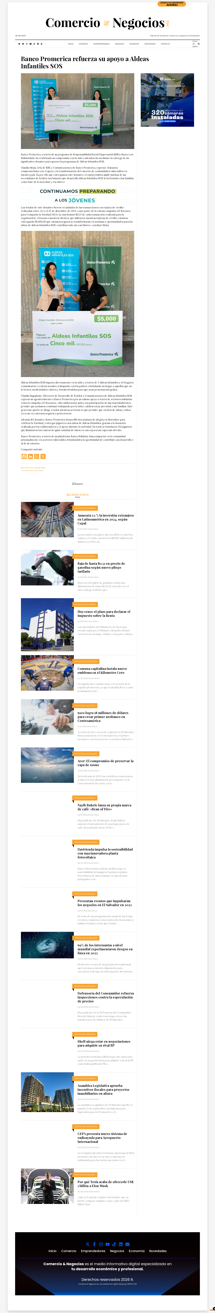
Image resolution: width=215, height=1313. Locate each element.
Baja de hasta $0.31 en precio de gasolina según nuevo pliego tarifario (101, 567)
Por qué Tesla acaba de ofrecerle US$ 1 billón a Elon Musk (105, 1184)
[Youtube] (107, 1244)
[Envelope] (127, 1244)
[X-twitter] (88, 1244)
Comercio (83, 44)
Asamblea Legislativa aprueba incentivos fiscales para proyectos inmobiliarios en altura (103, 1089)
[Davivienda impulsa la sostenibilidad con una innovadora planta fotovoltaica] (47, 855)
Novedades (150, 44)
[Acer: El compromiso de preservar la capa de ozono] (47, 764)
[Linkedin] (121, 1244)
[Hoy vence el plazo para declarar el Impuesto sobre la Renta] (47, 624)
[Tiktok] (114, 1244)
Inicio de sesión (195, 44)
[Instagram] (101, 1244)
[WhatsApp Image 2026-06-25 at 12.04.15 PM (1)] (167, 99)
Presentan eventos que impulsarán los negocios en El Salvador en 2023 (105, 903)
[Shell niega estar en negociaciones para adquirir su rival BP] (47, 1043)
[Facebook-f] (94, 1244)
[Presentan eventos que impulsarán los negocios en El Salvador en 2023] (47, 904)
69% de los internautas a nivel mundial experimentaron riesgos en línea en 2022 (105, 949)
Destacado (28, 470)
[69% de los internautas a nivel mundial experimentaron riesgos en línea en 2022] (47, 944)
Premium (165, 44)
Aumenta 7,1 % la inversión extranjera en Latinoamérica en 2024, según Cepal (106, 519)
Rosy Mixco (93, 621)
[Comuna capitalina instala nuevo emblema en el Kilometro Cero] (47, 672)
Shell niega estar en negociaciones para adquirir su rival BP (104, 1043)
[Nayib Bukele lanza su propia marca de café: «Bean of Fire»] (47, 811)
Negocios (119, 44)
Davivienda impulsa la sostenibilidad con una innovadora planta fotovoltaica (105, 853)
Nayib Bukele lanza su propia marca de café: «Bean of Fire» (104, 807)
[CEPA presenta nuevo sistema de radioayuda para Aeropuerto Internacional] (47, 1135)
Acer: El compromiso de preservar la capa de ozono (105, 763)
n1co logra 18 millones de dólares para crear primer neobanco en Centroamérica (103, 717)
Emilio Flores (28, 467)
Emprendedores (101, 44)
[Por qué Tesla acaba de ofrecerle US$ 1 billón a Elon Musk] (47, 1185)
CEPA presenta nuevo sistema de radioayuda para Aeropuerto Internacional (102, 1137)
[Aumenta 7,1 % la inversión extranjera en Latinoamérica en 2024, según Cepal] (47, 519)
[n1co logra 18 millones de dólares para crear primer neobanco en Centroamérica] (47, 716)
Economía (134, 44)
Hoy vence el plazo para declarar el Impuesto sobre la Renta (104, 613)
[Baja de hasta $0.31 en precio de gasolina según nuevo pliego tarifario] (47, 567)
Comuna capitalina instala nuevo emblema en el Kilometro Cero (102, 670)
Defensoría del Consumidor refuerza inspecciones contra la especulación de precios (106, 997)
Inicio (70, 44)
